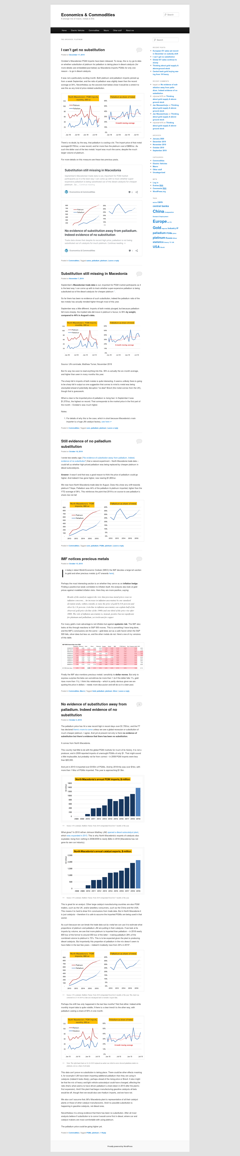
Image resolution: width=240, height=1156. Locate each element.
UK (173, 242)
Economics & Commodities (88, 14)
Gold (94, 691)
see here (105, 421)
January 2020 (158, 138)
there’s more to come (83, 729)
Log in (155, 182)
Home (64, 30)
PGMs (101, 545)
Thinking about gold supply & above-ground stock (165, 99)
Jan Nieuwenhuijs (160, 105)
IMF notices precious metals (85, 558)
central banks (161, 206)
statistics (158, 242)
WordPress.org (159, 191)
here (111, 573)
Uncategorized (159, 172)
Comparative (169, 212)
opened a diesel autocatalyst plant (123, 832)
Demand (156, 216)
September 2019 (160, 150)
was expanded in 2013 (77, 835)
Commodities (94, 30)
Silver (115, 691)
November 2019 (159, 144)
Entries (158, 185)
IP (177, 228)
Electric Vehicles (77, 30)
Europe (160, 221)
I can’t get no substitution (83, 49)
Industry (172, 228)
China (158, 211)
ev (168, 222)
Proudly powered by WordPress (120, 1146)
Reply (103, 1132)
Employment (163, 216)
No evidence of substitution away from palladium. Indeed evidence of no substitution (94, 709)
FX (171, 222)
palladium (95, 260)
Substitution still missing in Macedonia (94, 273)
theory (166, 242)
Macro (106, 30)
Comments (159, 188)
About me (130, 30)
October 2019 (158, 147)
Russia (169, 237)
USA (156, 246)
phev (174, 233)
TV (170, 242)
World (162, 247)
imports (164, 228)
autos (89, 260)
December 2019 (159, 141)
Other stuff (117, 30)
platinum (103, 260)
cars (88, 428)
